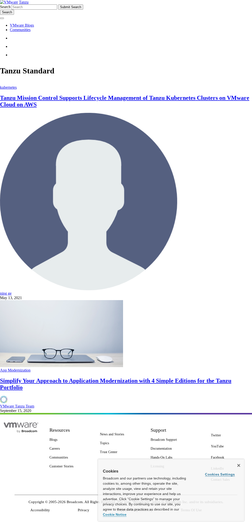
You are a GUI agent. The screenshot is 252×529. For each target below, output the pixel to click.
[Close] (238, 465)
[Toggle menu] (2, 18)
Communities (20, 30)
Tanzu (24, 2)
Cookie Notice (114, 514)
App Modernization (15, 370)
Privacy (83, 510)
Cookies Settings (220, 474)
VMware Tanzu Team (17, 406)
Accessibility (40, 510)
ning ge (6, 293)
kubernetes (8, 87)
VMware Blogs (22, 25)
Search (5, 7)
